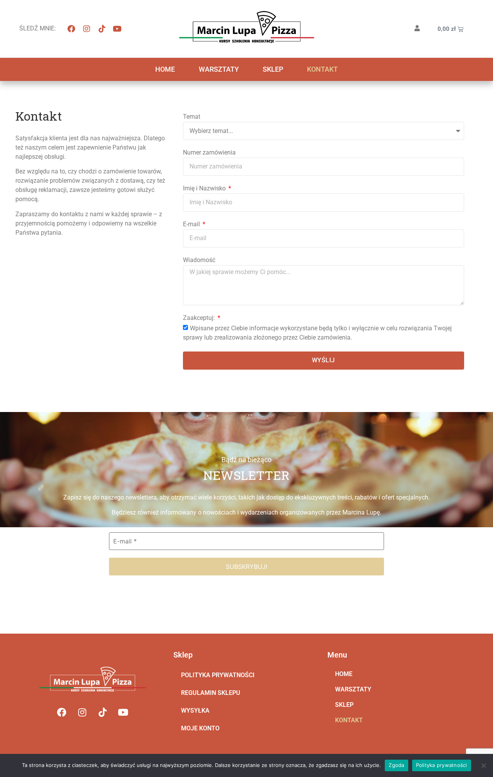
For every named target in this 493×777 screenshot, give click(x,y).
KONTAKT (322, 69)
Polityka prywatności (441, 765)
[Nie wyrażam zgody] (483, 765)
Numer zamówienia (209, 153)
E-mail (192, 224)
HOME (165, 69)
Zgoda (396, 765)
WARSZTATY (219, 69)
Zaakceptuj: (199, 318)
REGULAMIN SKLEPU (210, 692)
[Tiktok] (102, 29)
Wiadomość (199, 260)
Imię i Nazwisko (205, 188)
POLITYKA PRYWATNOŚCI (218, 675)
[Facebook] (71, 29)
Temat (191, 117)
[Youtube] (117, 29)
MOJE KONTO (200, 728)
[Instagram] (87, 29)
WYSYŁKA (195, 710)
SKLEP (273, 69)
